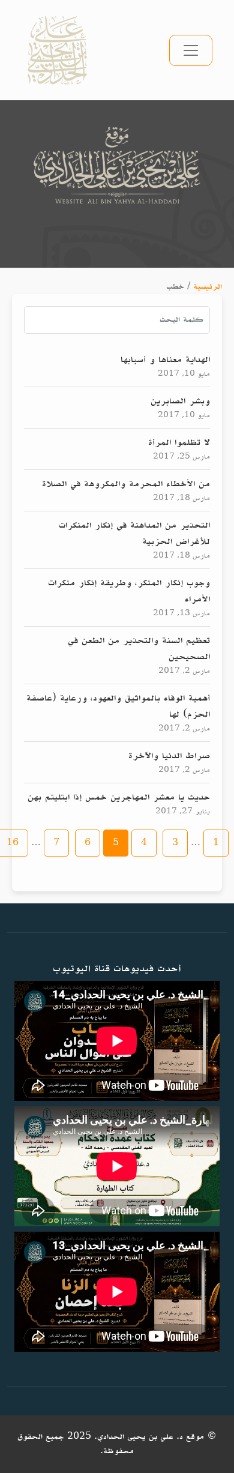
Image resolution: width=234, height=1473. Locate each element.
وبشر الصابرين (180, 401)
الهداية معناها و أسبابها (165, 359)
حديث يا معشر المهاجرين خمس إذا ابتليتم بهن (119, 797)
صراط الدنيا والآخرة (169, 756)
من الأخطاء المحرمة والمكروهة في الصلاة (126, 484)
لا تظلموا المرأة (179, 442)
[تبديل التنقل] (190, 50)
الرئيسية (207, 287)
